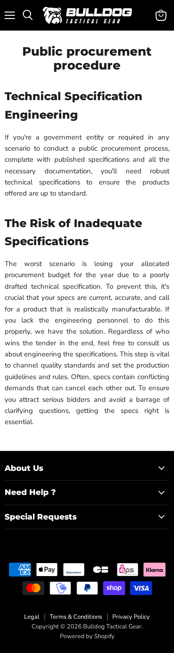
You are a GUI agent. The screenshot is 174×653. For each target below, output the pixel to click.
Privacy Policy (131, 617)
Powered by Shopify (87, 636)
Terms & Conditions (76, 617)
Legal (31, 617)
